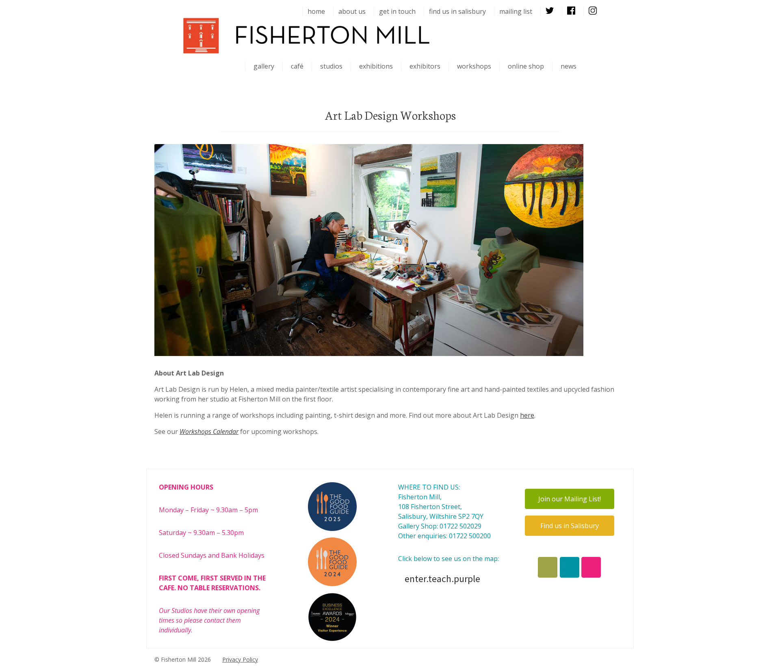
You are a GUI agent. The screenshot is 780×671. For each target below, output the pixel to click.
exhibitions (376, 66)
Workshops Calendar (209, 431)
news (568, 66)
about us (352, 11)
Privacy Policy (240, 659)
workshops (474, 66)
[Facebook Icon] (547, 567)
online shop (526, 66)
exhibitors (425, 66)
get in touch (397, 11)
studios (331, 66)
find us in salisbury (457, 11)
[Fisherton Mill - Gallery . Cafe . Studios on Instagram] (591, 567)
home (316, 11)
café (297, 66)
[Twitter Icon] (569, 567)
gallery (264, 66)
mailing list (515, 11)
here (527, 415)
